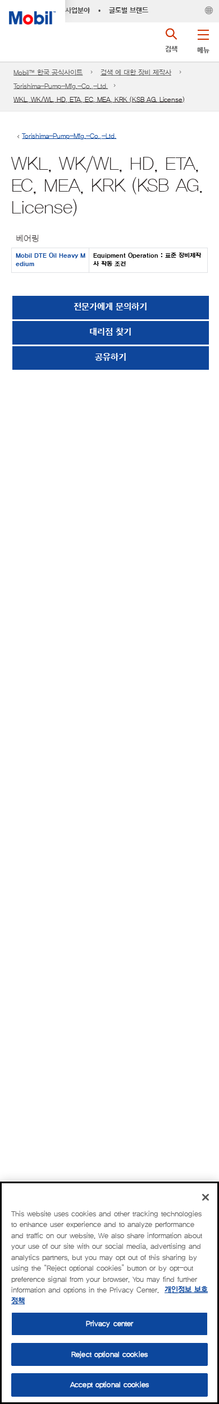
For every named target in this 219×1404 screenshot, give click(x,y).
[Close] (205, 1197)
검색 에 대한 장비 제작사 (136, 72)
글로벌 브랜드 (128, 11)
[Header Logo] (32, 12)
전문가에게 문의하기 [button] (110, 307)
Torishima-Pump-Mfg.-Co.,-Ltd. (60, 86)
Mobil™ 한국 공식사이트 (48, 72)
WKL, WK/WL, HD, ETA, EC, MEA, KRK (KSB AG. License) (98, 99)
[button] (203, 39)
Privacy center (110, 1323)
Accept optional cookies (109, 1384)
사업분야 (77, 11)
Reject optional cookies (109, 1354)
